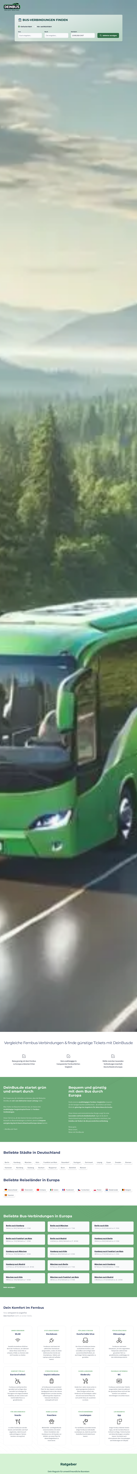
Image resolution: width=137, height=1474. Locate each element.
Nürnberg (19, 1168)
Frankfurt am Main (50, 1162)
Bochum (41, 1168)
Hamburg (16, 1162)
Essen (108, 1162)
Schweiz (43, 1190)
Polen (99, 1190)
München (28, 1162)
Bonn (63, 1168)
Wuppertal (53, 1168)
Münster (83, 1168)
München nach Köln (14, 1277)
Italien (55, 1190)
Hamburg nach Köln (58, 1251)
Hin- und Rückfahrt (44, 26)
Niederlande (113, 1190)
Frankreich (70, 1190)
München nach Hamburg (105, 1264)
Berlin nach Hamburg (15, 1225)
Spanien (11, 1195)
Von (19, 32)
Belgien (128, 1190)
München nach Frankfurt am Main (64, 1277)
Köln (37, 1162)
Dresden (118, 1162)
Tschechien (85, 1190)
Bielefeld (72, 1168)
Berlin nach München (59, 1225)
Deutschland (12, 1190)
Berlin (7, 1162)
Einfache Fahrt (26, 26)
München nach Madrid (104, 1277)
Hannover (8, 1168)
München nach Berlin (59, 1264)
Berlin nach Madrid (58, 1238)
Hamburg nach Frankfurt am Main (109, 1251)
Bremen (128, 1162)
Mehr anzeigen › (9, 1287)
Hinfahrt (74, 32)
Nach (46, 32)
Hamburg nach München (16, 1251)
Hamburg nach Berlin (104, 1238)
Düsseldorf (65, 1162)
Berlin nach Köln (102, 1225)
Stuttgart (77, 1162)
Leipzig (99, 1162)
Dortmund (89, 1162)
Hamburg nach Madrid (15, 1264)
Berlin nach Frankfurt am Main (19, 1238)
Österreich (28, 1190)
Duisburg (31, 1168)
